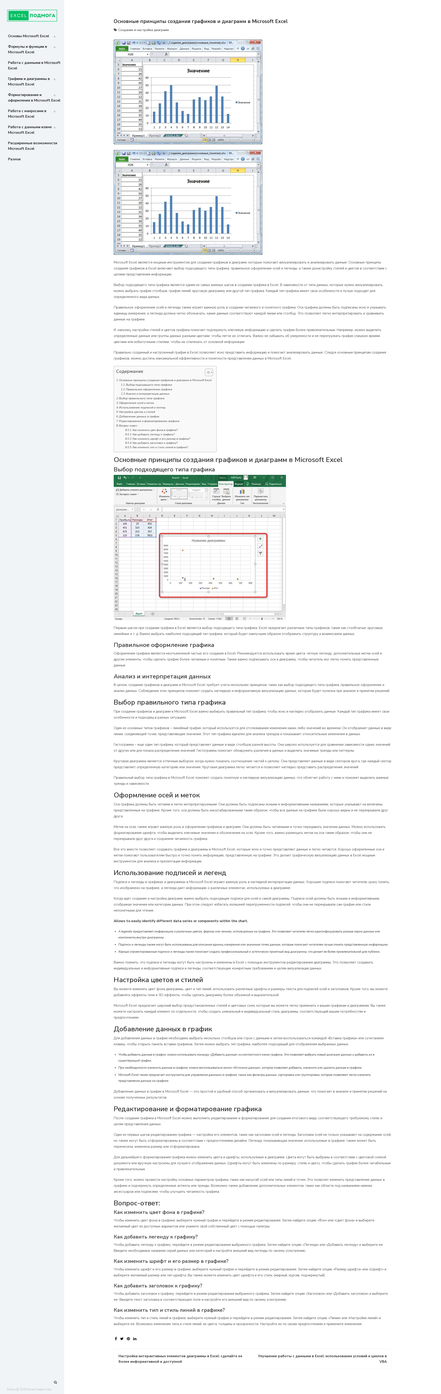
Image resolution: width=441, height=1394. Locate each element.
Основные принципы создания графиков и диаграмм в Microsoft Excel (165, 380)
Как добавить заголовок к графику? (155, 443)
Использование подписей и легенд (142, 407)
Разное (14, 159)
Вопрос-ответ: (128, 426)
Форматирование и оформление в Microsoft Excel (34, 97)
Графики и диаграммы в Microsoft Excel (29, 81)
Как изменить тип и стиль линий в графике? (160, 447)
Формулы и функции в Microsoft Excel (27, 49)
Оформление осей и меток (136, 403)
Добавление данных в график (139, 416)
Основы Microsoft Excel (28, 36)
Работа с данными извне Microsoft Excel (30, 130)
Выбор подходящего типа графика (149, 385)
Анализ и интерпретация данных (148, 394)
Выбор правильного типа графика (141, 398)
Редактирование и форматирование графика (149, 421)
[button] (206, 373)
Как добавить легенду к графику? (154, 434)
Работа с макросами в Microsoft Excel (27, 113)
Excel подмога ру (39, 1389)
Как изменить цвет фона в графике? (155, 430)
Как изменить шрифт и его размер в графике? (161, 439)
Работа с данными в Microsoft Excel (34, 65)
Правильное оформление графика (149, 389)
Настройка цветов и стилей (137, 412)
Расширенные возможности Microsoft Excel (32, 146)
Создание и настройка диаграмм (143, 30)
